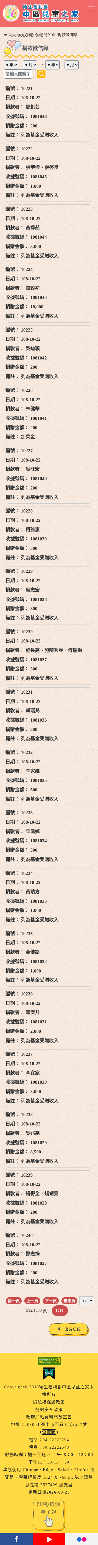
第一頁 (14, 1301)
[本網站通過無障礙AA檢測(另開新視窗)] (49, 1360)
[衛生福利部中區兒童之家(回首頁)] (41, 13)
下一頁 (51, 1301)
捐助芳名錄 (45, 34)
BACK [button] (73, 1329)
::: (5, 34)
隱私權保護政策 (49, 1402)
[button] (91, 9)
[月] (32, 64)
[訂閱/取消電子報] (49, 1514)
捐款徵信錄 (67, 34)
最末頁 (69, 1301)
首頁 (12, 34)
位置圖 (49, 1432)
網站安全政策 (49, 1409)
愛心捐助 (26, 34)
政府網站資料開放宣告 (49, 1417)
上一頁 (32, 1301)
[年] (13, 64)
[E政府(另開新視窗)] (49, 1373)
